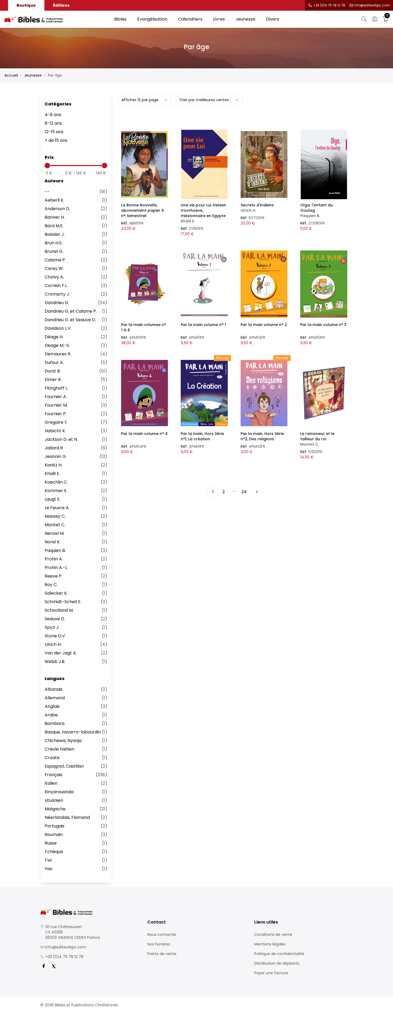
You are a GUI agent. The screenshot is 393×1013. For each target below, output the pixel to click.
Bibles (120, 19)
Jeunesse (245, 19)
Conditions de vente (273, 934)
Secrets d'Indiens (257, 207)
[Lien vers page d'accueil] (56, 19)
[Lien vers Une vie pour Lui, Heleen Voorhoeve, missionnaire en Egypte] (204, 164)
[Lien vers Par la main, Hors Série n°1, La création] (204, 393)
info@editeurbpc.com (372, 5)
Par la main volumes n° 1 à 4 (143, 327)
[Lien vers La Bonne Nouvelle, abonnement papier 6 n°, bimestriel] (144, 164)
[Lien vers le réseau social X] (53, 966)
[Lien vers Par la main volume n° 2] (264, 284)
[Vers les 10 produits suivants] (256, 491)
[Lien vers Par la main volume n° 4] (144, 393)
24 (243, 491)
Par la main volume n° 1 (203, 324)
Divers (272, 19)
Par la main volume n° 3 (323, 324)
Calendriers (190, 19)
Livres (219, 19)
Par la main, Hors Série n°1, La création (202, 436)
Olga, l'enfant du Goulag (316, 210)
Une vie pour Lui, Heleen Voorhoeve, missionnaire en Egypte (203, 213)
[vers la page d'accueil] (89, 912)
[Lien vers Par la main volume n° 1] (204, 284)
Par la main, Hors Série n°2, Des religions (262, 436)
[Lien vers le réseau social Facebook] (43, 966)
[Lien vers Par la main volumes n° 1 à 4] (144, 284)
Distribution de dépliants (276, 963)
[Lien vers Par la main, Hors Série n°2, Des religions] (264, 393)
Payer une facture (271, 973)
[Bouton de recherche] (364, 19)
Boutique (26, 5)
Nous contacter (161, 934)
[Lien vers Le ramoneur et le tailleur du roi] (323, 393)
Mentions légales (270, 944)
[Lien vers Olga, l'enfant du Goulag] (323, 164)
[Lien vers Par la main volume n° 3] (323, 284)
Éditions (61, 5)
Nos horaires (158, 944)
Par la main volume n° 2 (264, 324)
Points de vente (161, 953)
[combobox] (144, 100)
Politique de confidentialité (279, 953)
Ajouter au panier (144, 159)
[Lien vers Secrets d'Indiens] (264, 164)
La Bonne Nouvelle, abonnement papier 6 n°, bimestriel (142, 210)
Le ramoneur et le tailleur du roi (317, 439)
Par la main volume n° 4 (144, 433)
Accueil (11, 75)
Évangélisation (152, 19)
